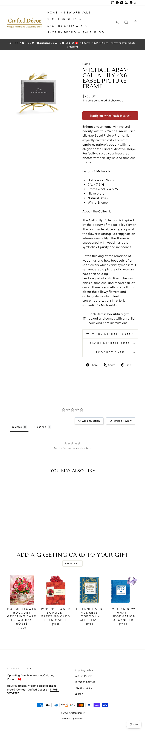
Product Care (110, 352)
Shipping (87, 100)
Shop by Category (66, 25)
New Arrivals (77, 12)
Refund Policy (83, 676)
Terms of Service (84, 681)
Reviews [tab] (16, 427)
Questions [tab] (40, 427)
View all (72, 563)
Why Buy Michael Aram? (110, 334)
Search (78, 693)
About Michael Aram (110, 343)
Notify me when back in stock (110, 115)
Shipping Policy (83, 670)
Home (53, 12)
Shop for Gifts (62, 19)
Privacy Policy (83, 687)
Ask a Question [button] (91, 420)
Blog (99, 32)
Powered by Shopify (72, 718)
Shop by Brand (62, 32)
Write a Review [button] (123, 420)
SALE (87, 32)
